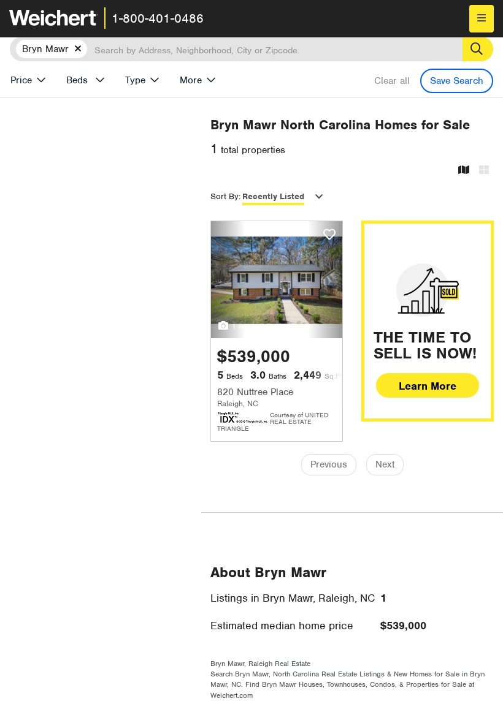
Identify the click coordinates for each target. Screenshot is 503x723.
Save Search (456, 81)
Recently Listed (273, 196)
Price (21, 80)
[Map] (463, 171)
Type (135, 80)
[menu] (481, 18)
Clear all (392, 81)
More (191, 80)
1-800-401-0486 (158, 18)
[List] (484, 171)
